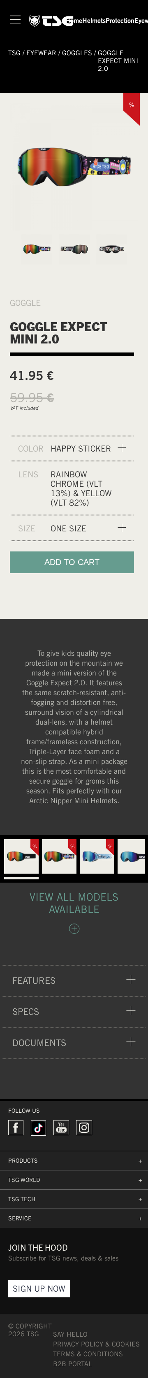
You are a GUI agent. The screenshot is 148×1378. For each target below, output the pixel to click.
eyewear (41, 53)
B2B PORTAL (72, 1364)
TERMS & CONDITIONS (88, 1354)
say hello (70, 1334)
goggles (77, 53)
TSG (14, 53)
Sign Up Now (39, 1288)
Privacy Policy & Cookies (96, 1344)
